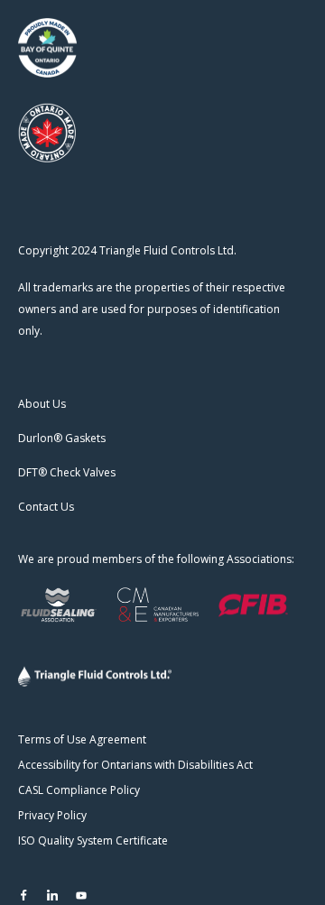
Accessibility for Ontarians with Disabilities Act (135, 764)
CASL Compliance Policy (79, 790)
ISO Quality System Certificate (93, 840)
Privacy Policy (52, 815)
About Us (42, 403)
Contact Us (46, 506)
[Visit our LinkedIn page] (52, 895)
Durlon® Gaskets (62, 438)
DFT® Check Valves (67, 472)
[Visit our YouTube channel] (81, 895)
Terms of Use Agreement (82, 739)
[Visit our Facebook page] (23, 895)
